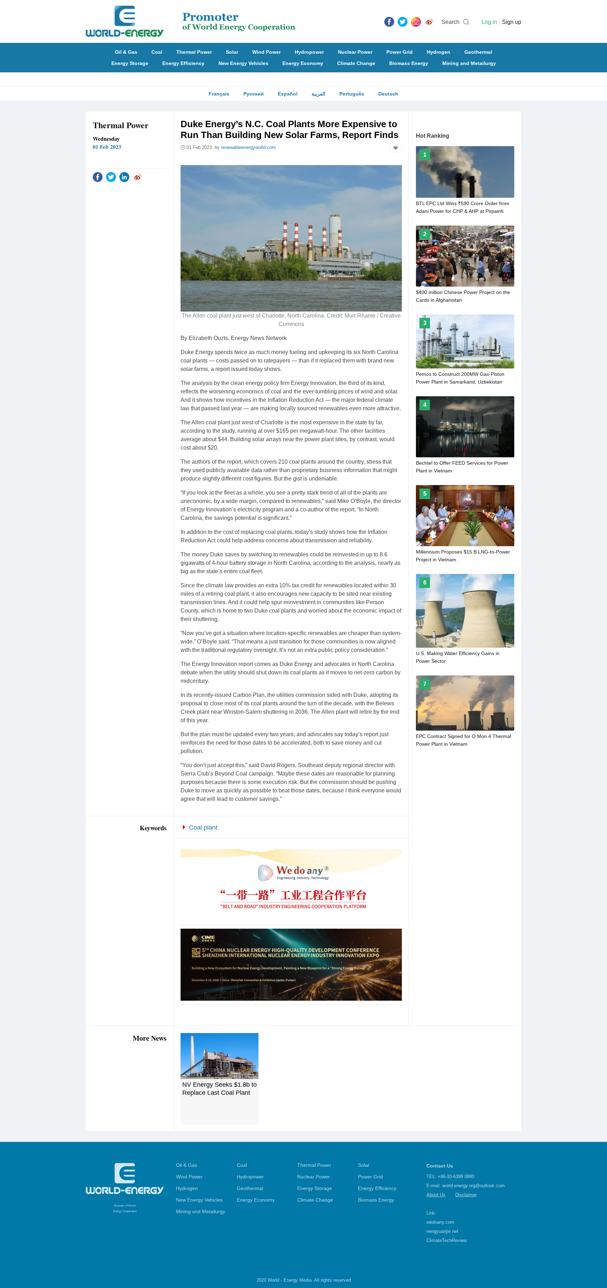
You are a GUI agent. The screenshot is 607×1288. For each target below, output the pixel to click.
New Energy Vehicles (243, 63)
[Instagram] (416, 21)
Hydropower (309, 52)
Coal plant (203, 827)
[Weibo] (429, 21)
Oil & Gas (126, 52)
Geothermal (478, 52)
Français (219, 94)
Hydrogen (438, 52)
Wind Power (266, 52)
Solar (232, 52)
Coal (156, 52)
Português (351, 94)
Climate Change (356, 63)
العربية (318, 94)
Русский (253, 94)
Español (288, 94)
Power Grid (399, 52)
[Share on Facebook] (98, 176)
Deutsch (388, 94)
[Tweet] (402, 21)
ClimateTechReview (446, 1240)
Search (450, 22)
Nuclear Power (355, 52)
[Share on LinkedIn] (124, 176)
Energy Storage (129, 63)
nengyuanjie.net (442, 1231)
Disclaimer (466, 1194)
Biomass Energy (408, 63)
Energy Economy (302, 63)
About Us (435, 1194)
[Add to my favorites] (396, 148)
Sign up (511, 22)
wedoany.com (440, 1222)
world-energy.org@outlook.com (473, 1185)
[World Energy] (190, 21)
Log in (489, 22)
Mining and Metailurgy (469, 63)
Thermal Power (194, 52)
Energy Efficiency (183, 63)
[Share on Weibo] (138, 176)
